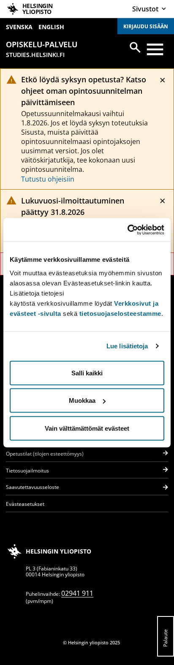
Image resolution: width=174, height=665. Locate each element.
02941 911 (77, 593)
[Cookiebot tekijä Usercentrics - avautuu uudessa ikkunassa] (127, 229)
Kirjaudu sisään (145, 26)
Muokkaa (82, 400)
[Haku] (135, 47)
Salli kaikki (87, 372)
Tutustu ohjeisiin (47, 179)
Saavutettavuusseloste (32, 487)
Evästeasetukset (25, 504)
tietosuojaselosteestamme (120, 313)
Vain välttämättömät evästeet (87, 428)
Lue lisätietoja (127, 346)
